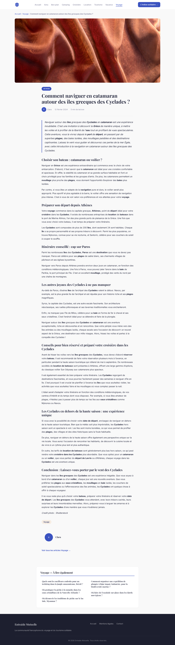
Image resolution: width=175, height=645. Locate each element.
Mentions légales (106, 624)
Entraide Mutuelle (26, 624)
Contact (119, 624)
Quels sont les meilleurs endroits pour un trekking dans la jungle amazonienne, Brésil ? (62, 582)
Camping (66, 4)
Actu (46, 4)
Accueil (38, 4)
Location (87, 4)
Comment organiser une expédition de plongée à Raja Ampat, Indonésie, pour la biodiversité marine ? (109, 584)
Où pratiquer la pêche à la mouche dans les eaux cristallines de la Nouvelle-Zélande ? (61, 591)
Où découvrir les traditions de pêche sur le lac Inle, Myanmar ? (62, 599)
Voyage (119, 4)
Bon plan (55, 4)
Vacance (109, 4)
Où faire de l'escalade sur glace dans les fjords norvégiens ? (112, 594)
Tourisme (98, 4)
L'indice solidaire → (149, 4)
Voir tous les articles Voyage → (56, 550)
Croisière (77, 4)
